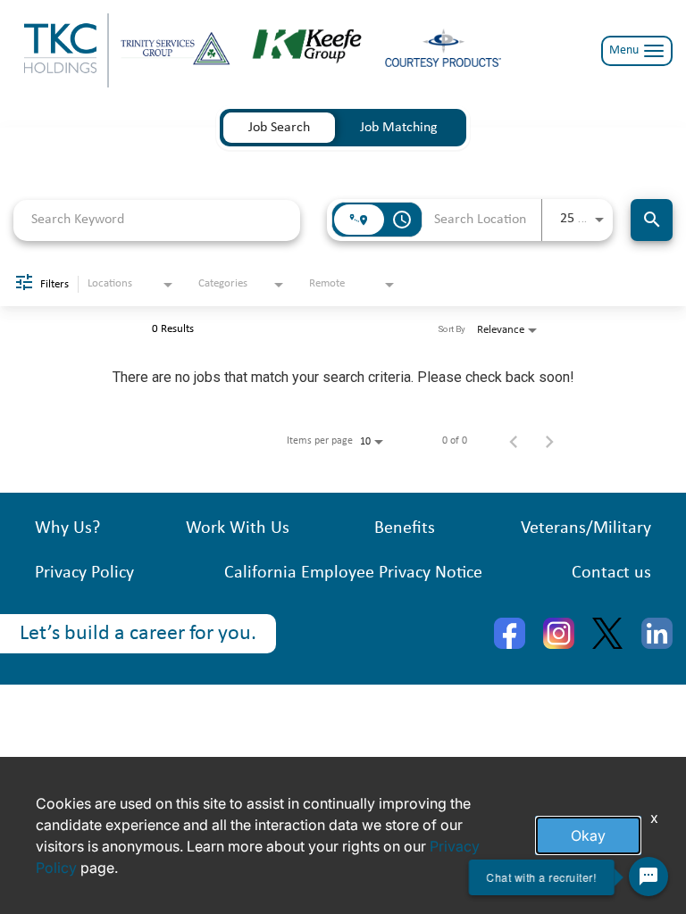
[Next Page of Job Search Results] (549, 441)
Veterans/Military (586, 528)
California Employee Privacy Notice (353, 573)
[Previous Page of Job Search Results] (513, 441)
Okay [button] (588, 835)
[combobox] (156, 220)
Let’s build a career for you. (138, 633)
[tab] (279, 127)
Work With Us (237, 528)
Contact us (611, 573)
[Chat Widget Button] (648, 876)
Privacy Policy (84, 573)
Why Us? (67, 528)
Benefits (404, 528)
